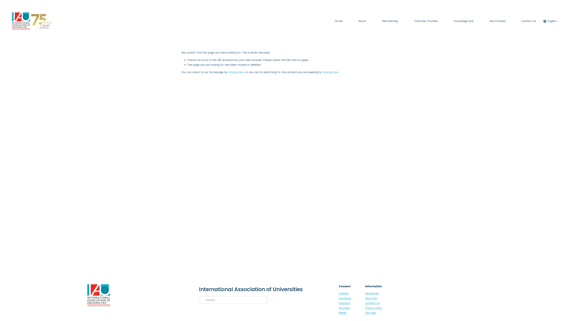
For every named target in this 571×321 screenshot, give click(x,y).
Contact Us (528, 21)
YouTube (344, 308)
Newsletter (372, 293)
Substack (344, 303)
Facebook (345, 298)
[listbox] (551, 21)
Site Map (370, 313)
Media (342, 313)
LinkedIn (344, 293)
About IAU (371, 298)
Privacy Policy (373, 308)
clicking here (236, 72)
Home (338, 21)
